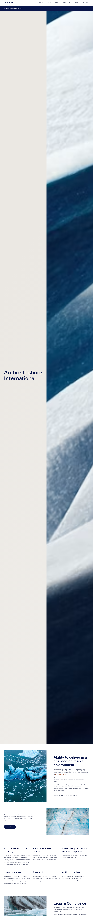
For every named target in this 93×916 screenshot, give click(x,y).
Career (71, 2)
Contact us (86, 8)
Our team (80, 8)
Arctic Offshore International (13, 8)
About (34, 2)
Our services (73, 8)
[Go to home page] (9, 3)
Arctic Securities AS (60, 774)
